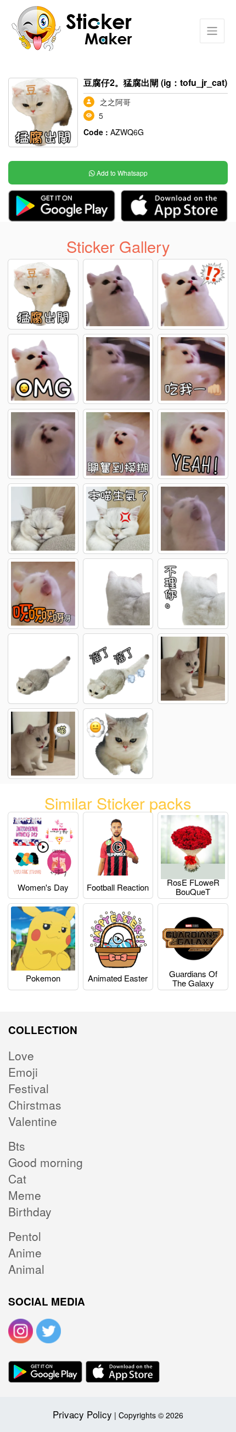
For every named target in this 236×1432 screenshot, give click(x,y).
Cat (17, 1178)
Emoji (23, 1072)
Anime (25, 1252)
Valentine (32, 1121)
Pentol (24, 1236)
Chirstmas (34, 1104)
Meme (24, 1195)
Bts (16, 1145)
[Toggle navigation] (212, 31)
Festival (28, 1088)
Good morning (45, 1162)
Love (21, 1055)
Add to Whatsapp (121, 172)
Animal (26, 1269)
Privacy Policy (82, 1414)
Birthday (30, 1211)
